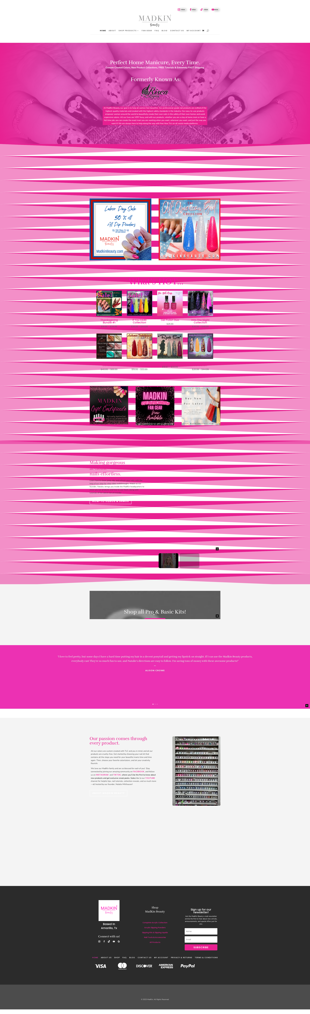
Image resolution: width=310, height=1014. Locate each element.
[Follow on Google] (119, 891)
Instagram (102, 724)
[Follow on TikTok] (202, 9)
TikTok (117, 724)
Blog (164, 30)
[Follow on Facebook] (191, 9)
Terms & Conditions (206, 907)
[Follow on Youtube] (213, 9)
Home (103, 30)
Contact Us (177, 30)
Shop (117, 907)
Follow (183, 10)
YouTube (150, 727)
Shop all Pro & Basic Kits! (155, 561)
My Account (194, 30)
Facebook (138, 721)
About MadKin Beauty (108, 743)
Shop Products (128, 30)
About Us (106, 907)
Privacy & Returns (181, 907)
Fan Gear (147, 30)
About (112, 30)
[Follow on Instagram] (179, 9)
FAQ (157, 30)
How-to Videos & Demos (110, 501)
